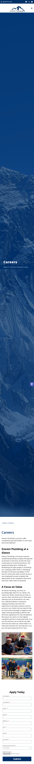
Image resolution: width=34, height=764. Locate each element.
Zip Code (5, 739)
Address (5, 721)
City (4, 727)
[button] (32, 384)
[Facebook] (26, 2)
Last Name (6, 702)
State (4, 733)
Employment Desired (9, 745)
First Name (6, 696)
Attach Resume (7, 752)
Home (4, 523)
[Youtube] (32, 2)
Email (4, 714)
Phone (5, 708)
